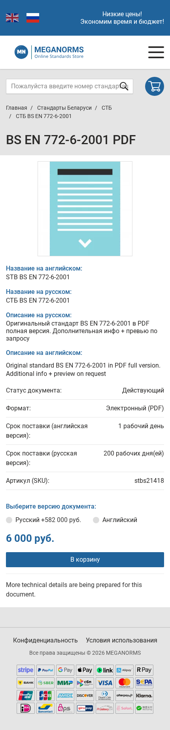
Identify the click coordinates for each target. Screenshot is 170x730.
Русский (48, 520)
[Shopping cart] (154, 86)
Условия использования (121, 640)
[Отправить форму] (124, 86)
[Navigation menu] (156, 52)
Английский (119, 520)
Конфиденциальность (45, 640)
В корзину (85, 559)
